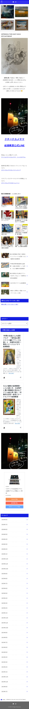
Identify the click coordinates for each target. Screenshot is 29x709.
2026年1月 (5, 554)
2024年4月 (5, 657)
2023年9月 (5, 686)
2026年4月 (5, 539)
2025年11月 (5, 564)
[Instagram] (15, 2)
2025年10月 (5, 568)
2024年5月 (5, 652)
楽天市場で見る (14, 503)
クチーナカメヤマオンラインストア (11, 170)
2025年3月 (5, 603)
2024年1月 (5, 672)
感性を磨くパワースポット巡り (9, 304)
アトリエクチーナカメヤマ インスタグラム (13, 157)
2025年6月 (5, 588)
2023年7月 (5, 691)
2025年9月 (5, 573)
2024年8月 (5, 637)
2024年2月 (5, 667)
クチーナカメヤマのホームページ (10, 183)
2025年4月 (5, 598)
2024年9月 (5, 632)
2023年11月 (5, 681)
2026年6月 (5, 529)
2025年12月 (5, 559)
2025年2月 (5, 608)
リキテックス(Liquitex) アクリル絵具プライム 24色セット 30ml (14, 491)
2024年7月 (5, 642)
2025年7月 (5, 583)
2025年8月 (5, 578)
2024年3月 (5, 662)
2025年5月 (5, 593)
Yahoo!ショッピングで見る (14, 506)
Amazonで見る (14, 499)
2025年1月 (5, 613)
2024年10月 (5, 627)
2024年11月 (5, 622)
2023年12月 (5, 676)
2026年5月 (5, 534)
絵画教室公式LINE (14, 145)
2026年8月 (5, 519)
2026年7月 (5, 524)
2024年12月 (5, 618)
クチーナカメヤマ (14, 139)
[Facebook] (13, 2)
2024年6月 (5, 647)
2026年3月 (5, 544)
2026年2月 (5, 549)
